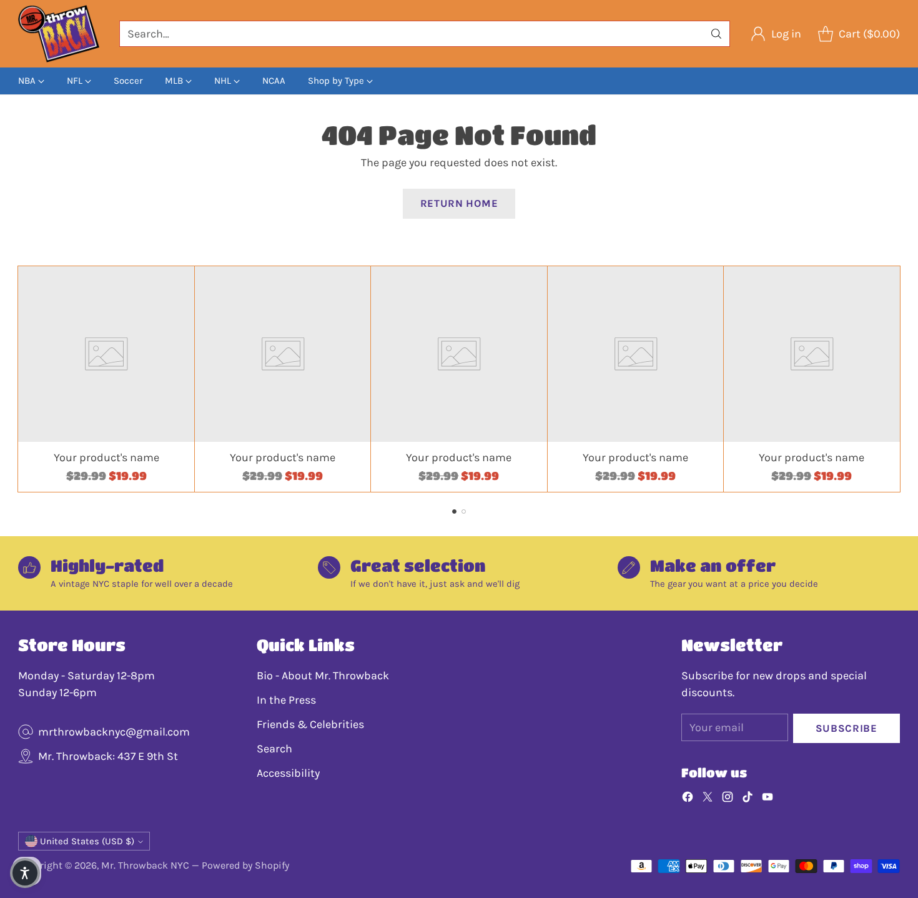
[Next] (896, 378)
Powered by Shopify (245, 865)
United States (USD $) (87, 841)
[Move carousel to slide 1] (454, 511)
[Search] (716, 34)
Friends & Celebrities (310, 724)
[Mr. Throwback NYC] (58, 33)
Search (274, 749)
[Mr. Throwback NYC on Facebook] (687, 799)
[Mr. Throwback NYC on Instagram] (727, 799)
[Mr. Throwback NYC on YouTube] (767, 799)
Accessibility (288, 773)
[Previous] (22, 378)
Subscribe (846, 728)
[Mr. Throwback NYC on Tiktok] (747, 799)
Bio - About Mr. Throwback (323, 675)
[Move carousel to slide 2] (463, 511)
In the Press (286, 700)
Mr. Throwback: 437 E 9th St (108, 756)
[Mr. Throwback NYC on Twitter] (707, 799)
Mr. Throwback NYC (145, 865)
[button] (25, 873)
